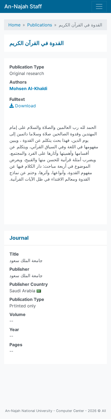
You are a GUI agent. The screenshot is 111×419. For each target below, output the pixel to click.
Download (25, 105)
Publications (39, 25)
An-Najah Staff (23, 6)
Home (14, 25)
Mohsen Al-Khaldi (28, 88)
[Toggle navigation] (99, 6)
